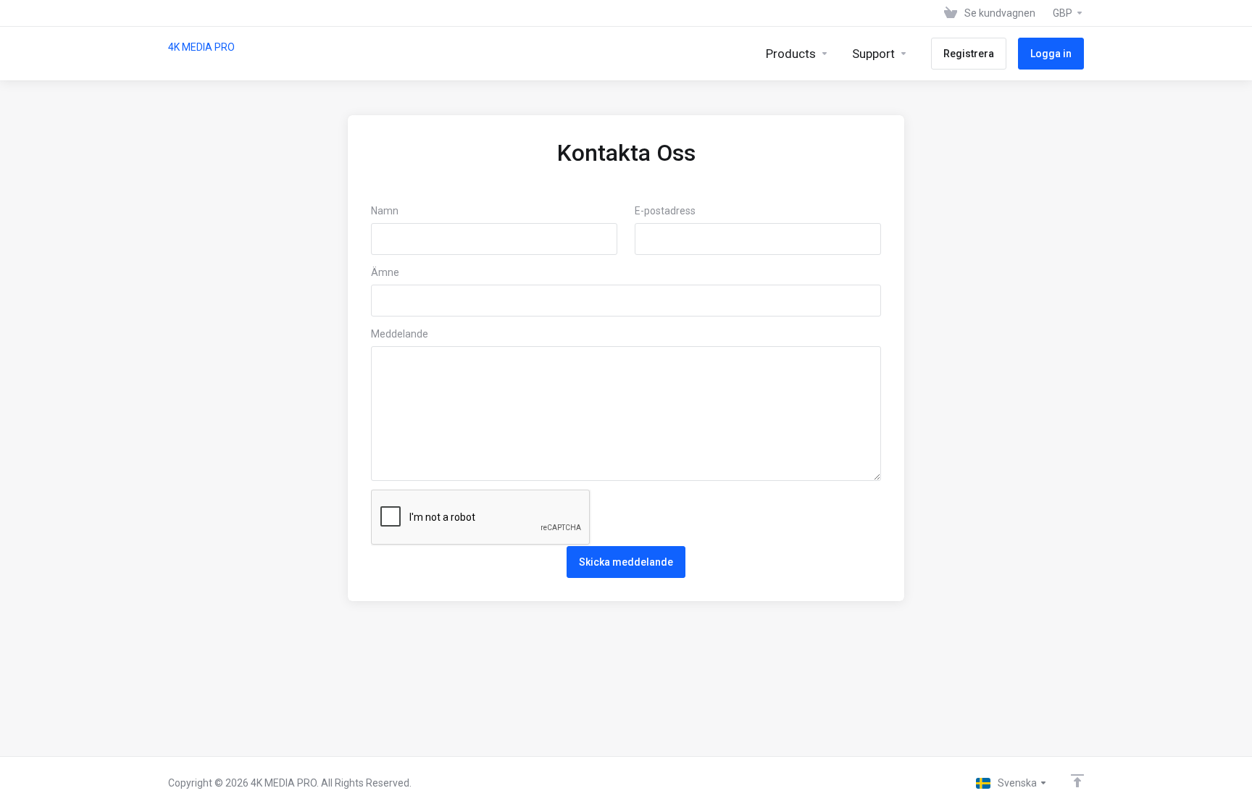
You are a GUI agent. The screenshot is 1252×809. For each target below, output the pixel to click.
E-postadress (665, 211)
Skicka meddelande (626, 562)
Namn (384, 211)
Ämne (385, 272)
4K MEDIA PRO (201, 47)
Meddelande (399, 334)
